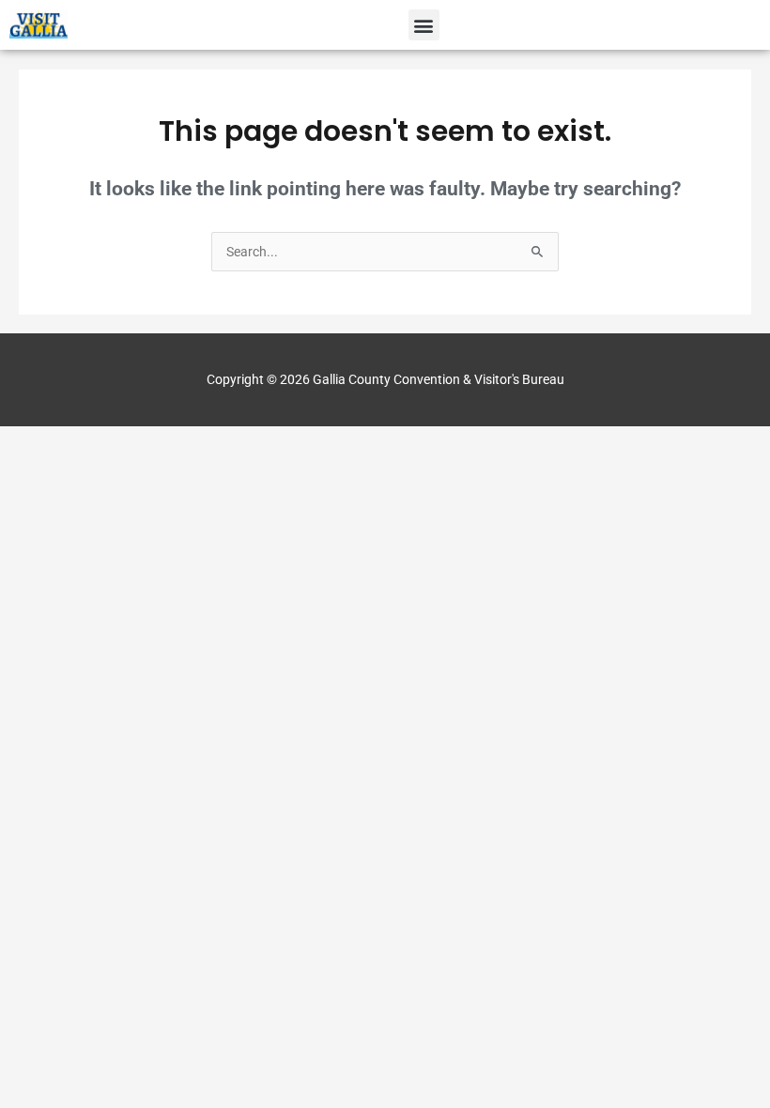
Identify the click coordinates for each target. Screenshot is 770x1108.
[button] (423, 24)
